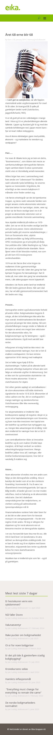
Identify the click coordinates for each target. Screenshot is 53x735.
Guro (10, 39)
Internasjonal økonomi (36, 39)
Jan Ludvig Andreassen (18, 608)
